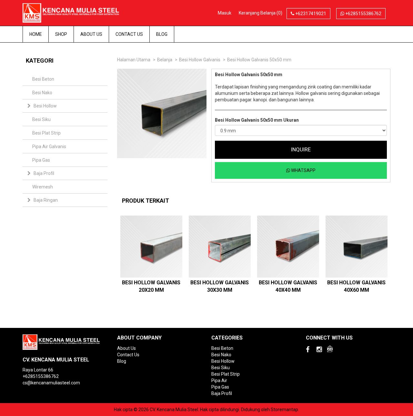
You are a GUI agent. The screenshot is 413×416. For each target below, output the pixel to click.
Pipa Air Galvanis (49, 146)
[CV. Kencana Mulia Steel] (76, 12)
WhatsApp (303, 170)
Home (35, 34)
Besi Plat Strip (46, 133)
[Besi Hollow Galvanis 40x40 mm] (288, 247)
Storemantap (284, 409)
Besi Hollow (45, 105)
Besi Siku (41, 119)
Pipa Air (219, 380)
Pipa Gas (41, 160)
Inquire (301, 149)
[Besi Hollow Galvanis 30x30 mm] (220, 247)
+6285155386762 (362, 13)
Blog (161, 34)
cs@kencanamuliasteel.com (51, 382)
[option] (151, 257)
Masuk (224, 12)
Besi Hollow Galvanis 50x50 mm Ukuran (257, 120)
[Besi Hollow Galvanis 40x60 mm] (357, 247)
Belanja (164, 59)
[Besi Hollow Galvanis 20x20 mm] (151, 247)
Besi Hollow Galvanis (199, 59)
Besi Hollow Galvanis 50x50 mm (259, 59)
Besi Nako (42, 92)
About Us (91, 34)
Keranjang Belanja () (260, 12)
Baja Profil (44, 173)
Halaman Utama (133, 59)
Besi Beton (43, 79)
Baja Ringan (46, 200)
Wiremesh (42, 186)
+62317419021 (310, 13)
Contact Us (129, 34)
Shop (61, 34)
